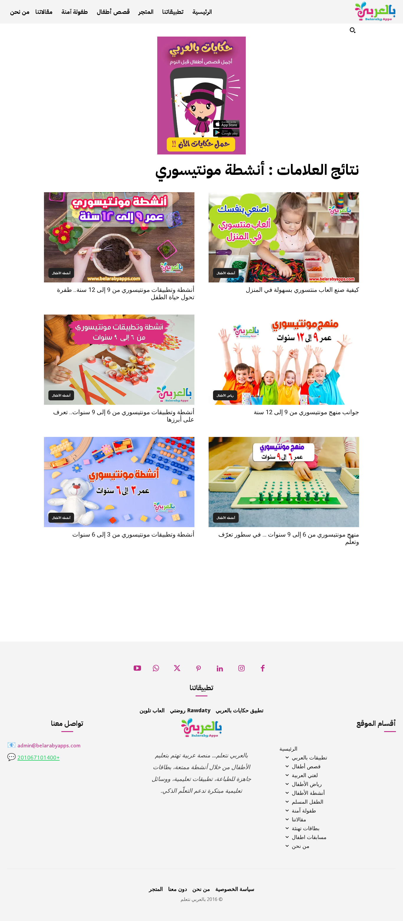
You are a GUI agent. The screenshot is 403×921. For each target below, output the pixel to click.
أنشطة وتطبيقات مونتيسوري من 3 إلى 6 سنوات (133, 534)
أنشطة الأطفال (226, 273)
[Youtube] (137, 670)
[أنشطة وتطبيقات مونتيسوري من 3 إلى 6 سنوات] (119, 482)
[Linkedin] (220, 670)
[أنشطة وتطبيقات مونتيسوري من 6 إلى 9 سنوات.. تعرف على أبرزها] (119, 360)
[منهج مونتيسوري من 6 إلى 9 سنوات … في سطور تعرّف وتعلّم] (284, 482)
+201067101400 (38, 758)
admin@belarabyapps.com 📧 (44, 746)
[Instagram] (241, 670)
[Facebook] (262, 670)
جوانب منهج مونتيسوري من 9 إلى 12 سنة (306, 412)
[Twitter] (177, 670)
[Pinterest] (198, 670)
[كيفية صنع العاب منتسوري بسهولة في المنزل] (284, 237)
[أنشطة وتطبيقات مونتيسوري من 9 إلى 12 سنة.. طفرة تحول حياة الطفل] (119, 237)
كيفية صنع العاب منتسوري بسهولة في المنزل (302, 289)
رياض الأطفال (225, 395)
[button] (352, 30)
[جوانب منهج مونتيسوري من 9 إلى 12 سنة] (284, 360)
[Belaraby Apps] (375, 11)
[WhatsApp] (156, 670)
